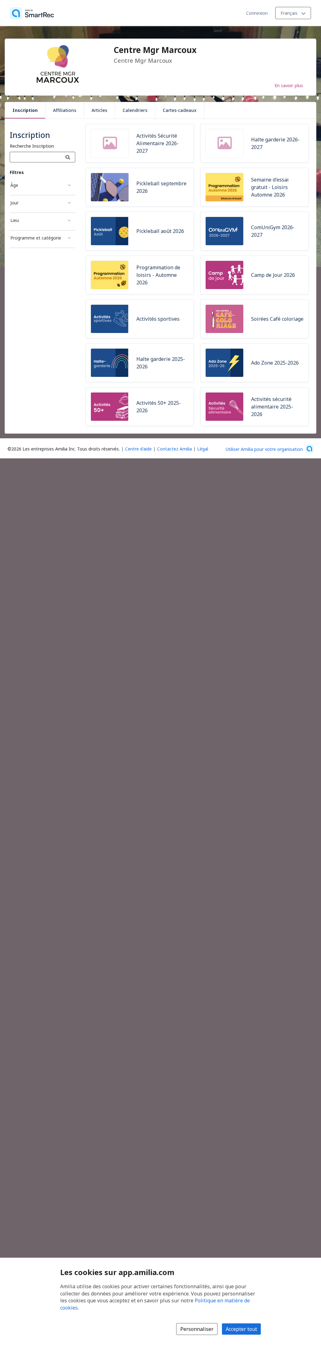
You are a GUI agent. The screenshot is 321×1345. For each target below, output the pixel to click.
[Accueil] (32, 13)
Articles (99, 110)
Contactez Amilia (174, 449)
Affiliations (64, 110)
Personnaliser (196, 1329)
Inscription (25, 110)
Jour (14, 203)
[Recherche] (68, 157)
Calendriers (135, 110)
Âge (14, 185)
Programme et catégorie (35, 238)
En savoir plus (289, 85)
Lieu (14, 220)
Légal (202, 449)
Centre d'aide (138, 449)
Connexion (257, 13)
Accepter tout (241, 1329)
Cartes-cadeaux (180, 110)
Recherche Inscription (32, 146)
